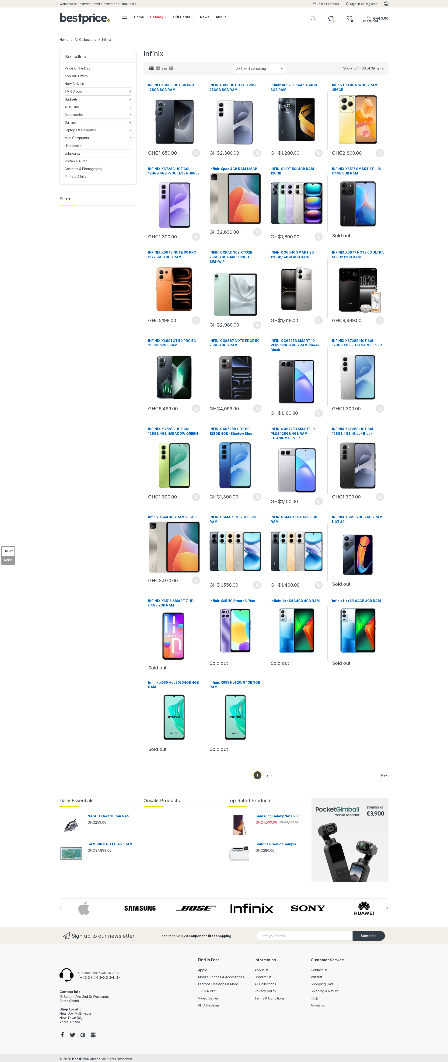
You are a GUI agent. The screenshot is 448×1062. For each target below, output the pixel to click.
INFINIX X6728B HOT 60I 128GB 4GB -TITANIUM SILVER (357, 343)
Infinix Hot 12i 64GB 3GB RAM (356, 601)
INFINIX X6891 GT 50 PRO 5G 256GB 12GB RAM (172, 343)
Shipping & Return (324, 991)
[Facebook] (62, 1035)
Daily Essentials (76, 800)
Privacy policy (265, 991)
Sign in (355, 4)
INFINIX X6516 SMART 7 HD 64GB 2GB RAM (171, 603)
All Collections (209, 1005)
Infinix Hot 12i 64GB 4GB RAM (295, 601)
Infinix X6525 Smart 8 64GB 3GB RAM (294, 87)
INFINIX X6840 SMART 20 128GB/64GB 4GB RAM (292, 254)
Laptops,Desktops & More (218, 984)
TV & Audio (207, 991)
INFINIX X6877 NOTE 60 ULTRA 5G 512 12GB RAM (358, 254)
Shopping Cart (322, 984)
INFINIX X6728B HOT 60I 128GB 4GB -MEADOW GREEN (173, 431)
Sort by (241, 68)
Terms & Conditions (269, 998)
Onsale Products (162, 800)
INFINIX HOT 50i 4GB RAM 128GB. (292, 171)
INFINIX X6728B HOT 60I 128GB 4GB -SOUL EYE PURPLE (174, 171)
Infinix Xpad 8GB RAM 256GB (172, 517)
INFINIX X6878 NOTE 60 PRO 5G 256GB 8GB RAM (172, 254)
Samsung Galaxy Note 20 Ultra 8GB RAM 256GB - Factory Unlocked (277, 816)
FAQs (315, 998)
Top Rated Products (249, 800)
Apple (202, 970)
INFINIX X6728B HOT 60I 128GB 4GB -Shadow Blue (231, 431)
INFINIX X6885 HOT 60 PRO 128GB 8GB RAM (171, 87)
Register (371, 4)
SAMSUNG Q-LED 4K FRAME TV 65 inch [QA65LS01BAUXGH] (111, 844)
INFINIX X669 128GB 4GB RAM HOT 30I (357, 519)
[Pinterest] (83, 1035)
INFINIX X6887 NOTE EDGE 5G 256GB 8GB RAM (235, 343)
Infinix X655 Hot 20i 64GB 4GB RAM (173, 684)
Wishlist (316, 977)
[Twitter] (72, 1035)
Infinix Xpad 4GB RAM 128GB (233, 169)
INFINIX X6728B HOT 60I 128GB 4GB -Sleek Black (352, 431)
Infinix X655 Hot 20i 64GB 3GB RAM (235, 684)
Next (384, 775)
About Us (262, 970)
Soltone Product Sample (276, 844)
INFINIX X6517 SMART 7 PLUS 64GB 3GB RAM (356, 171)
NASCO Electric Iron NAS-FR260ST (109, 816)
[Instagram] (93, 1035)
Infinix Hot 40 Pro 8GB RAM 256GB (355, 87)
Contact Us (263, 977)
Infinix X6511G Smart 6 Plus (232, 601)
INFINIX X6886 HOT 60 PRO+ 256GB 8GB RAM (234, 87)
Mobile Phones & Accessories (221, 977)
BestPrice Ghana (86, 1059)
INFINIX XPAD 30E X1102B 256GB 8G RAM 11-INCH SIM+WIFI (231, 256)
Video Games (208, 998)
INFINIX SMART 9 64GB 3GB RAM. (294, 519)
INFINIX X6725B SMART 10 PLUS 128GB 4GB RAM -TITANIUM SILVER (293, 433)
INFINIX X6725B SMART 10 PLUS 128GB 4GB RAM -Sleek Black (295, 345)
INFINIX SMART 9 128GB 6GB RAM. (234, 519)
